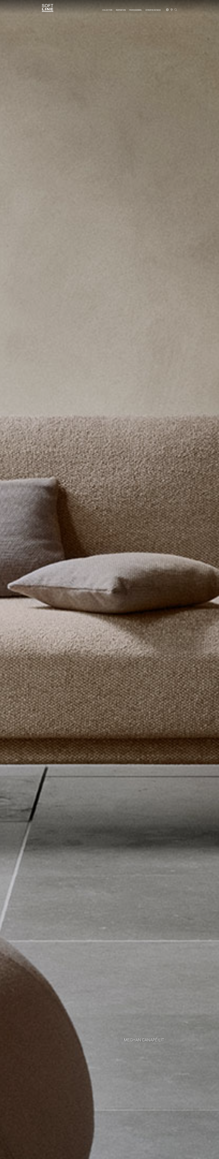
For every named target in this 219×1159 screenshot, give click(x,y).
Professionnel (135, 10)
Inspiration (121, 10)
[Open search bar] (176, 10)
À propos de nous (153, 10)
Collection (107, 10)
